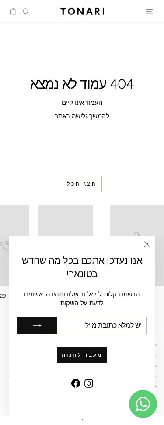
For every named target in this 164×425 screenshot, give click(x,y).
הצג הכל (82, 184)
